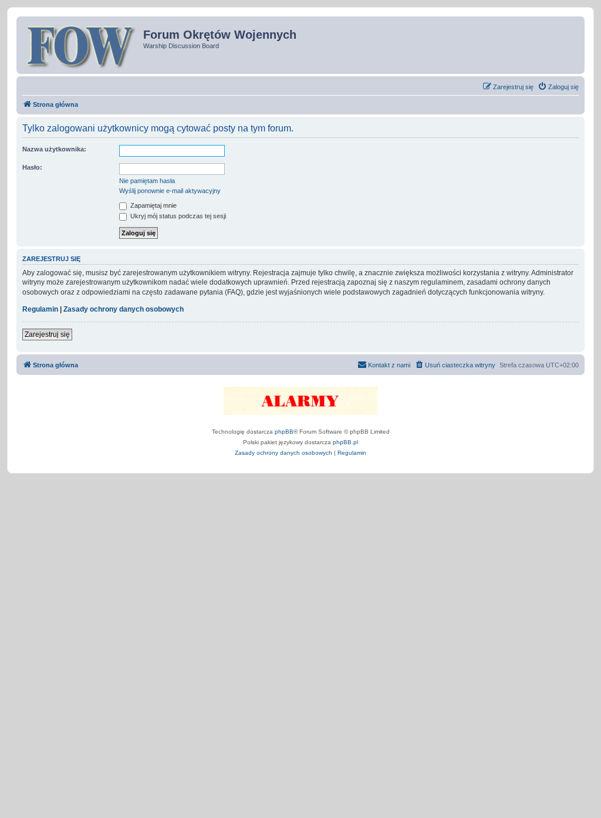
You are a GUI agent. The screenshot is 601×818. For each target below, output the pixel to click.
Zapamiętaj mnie (153, 205)
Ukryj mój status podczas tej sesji (177, 215)
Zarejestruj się (47, 334)
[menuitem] (558, 87)
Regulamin (40, 309)
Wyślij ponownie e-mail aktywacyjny (170, 190)
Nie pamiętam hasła (147, 180)
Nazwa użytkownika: (54, 149)
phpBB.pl (345, 442)
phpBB (284, 431)
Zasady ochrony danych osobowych (123, 309)
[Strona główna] (81, 45)
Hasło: (32, 167)
